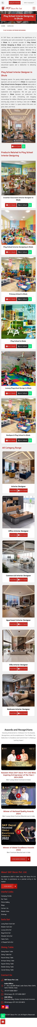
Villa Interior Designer (18, 665)
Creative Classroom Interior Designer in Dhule (18, 198)
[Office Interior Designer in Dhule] (18, 512)
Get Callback (23, 205)
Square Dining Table (7, 964)
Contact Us (4, 908)
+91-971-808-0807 (10, 991)
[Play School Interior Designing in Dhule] (18, 227)
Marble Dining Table (7, 967)
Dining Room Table (7, 952)
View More (8, 886)
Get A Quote (11, 205)
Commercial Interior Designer (18, 575)
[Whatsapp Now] (23, 146)
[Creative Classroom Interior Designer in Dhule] (18, 178)
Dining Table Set (6, 955)
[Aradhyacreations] (3, 3)
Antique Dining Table (7, 961)
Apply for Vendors (14, 3)
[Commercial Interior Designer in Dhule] (18, 557)
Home (3, 26)
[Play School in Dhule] (18, 321)
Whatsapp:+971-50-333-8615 (14, 1002)
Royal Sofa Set (6, 933)
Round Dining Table (7, 958)
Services (10, 26)
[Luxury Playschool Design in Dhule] (18, 368)
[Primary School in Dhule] (18, 274)
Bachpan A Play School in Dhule (18, 435)
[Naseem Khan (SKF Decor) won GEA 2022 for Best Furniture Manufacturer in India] (18, 832)
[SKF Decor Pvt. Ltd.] (10, 8)
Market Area (5, 911)
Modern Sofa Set (6, 927)
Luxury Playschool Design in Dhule (18, 388)
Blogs (3, 905)
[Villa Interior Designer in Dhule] (18, 646)
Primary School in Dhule (18, 294)
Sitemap (3, 914)
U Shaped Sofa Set (7, 942)
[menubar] (34, 8)
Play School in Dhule (18, 341)
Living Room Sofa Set (8, 924)
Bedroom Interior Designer (18, 709)
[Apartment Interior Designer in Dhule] (18, 601)
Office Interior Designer (18, 531)
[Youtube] (3, 1007)
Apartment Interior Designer (18, 620)
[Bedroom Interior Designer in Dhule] (18, 690)
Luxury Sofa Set (6, 930)
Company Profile (6, 896)
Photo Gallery (5, 902)
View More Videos (18, 859)
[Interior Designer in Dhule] (18, 467)
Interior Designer (18, 486)
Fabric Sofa (4, 939)
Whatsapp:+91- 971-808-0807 (15, 994)
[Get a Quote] (2, 1021)
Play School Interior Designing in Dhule (18, 247)
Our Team (4, 899)
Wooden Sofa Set (6, 936)
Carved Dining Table (7, 970)
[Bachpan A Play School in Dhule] (18, 415)
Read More (13, 490)
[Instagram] (7, 1007)
